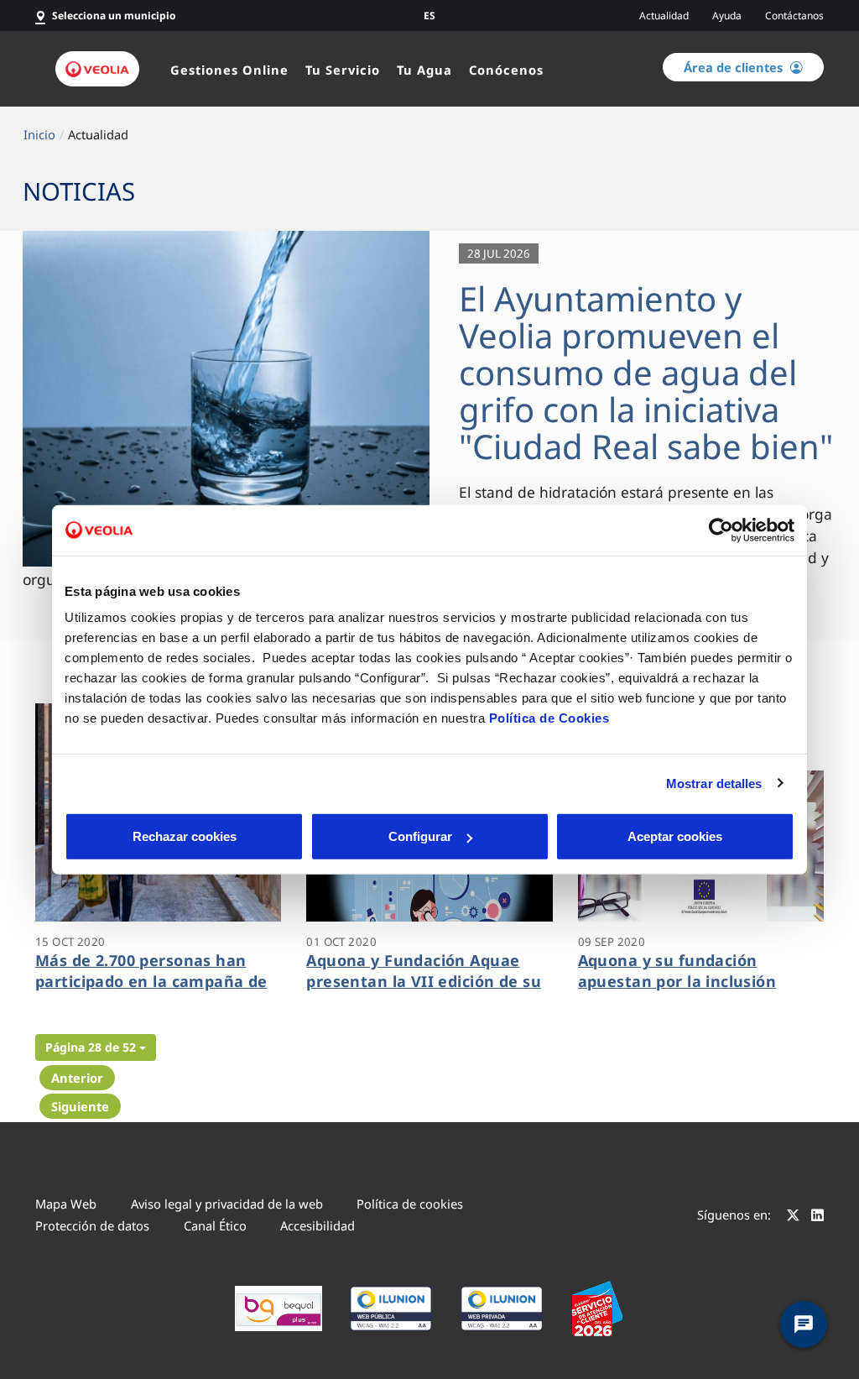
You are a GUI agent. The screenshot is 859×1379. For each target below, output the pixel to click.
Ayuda (727, 15)
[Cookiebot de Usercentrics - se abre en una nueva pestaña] (721, 529)
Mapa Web (65, 1203)
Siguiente (80, 1106)
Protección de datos (92, 1225)
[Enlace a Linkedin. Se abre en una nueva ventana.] (817, 1217)
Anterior (77, 1077)
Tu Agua (424, 69)
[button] (95, 1047)
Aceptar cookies (674, 836)
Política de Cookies (549, 718)
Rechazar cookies (185, 836)
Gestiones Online (229, 69)
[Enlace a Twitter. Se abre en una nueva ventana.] (793, 1217)
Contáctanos (794, 15)
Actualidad (664, 15)
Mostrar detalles (714, 783)
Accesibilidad (317, 1225)
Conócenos (506, 69)
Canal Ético (215, 1225)
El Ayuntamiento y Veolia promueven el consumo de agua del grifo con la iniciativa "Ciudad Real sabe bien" (646, 372)
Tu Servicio (342, 69)
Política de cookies (410, 1203)
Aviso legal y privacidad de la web (227, 1203)
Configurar (420, 836)
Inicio (39, 134)
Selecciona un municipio (114, 15)
